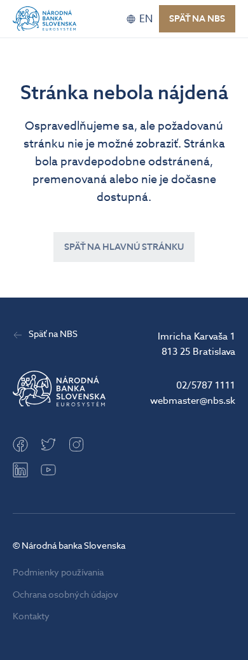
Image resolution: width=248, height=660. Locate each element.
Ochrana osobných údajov (65, 595)
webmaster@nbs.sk (192, 401)
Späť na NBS (197, 18)
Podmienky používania (58, 572)
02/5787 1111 (205, 385)
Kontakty (31, 616)
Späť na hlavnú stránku (124, 247)
